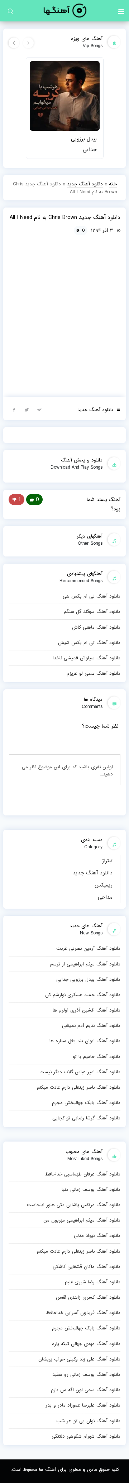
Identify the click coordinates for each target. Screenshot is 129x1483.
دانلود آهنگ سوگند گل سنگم (92, 611)
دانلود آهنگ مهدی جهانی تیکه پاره (86, 1343)
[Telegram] (39, 409)
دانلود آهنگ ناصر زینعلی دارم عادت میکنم (78, 1087)
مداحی (105, 897)
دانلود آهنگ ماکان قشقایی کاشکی (86, 1266)
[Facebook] (14, 409)
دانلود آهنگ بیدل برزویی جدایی (88, 979)
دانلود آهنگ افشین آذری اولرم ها (86, 1010)
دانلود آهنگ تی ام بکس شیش (89, 642)
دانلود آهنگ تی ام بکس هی (91, 596)
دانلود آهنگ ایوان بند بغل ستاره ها (84, 1040)
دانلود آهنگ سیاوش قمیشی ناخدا (86, 657)
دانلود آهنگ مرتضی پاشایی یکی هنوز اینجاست (73, 1204)
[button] (121, 10)
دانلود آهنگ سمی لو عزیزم (93, 673)
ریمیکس (104, 885)
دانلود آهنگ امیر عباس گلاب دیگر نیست (79, 1071)
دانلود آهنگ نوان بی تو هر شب (88, 1420)
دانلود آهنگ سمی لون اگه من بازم (85, 1389)
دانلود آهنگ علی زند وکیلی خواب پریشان (79, 1359)
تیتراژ (107, 861)
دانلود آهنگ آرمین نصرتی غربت (88, 948)
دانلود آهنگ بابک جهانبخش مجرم (86, 1102)
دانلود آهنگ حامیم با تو (96, 1056)
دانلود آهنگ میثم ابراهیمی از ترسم (85, 964)
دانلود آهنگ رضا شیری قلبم (92, 1281)
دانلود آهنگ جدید (93, 873)
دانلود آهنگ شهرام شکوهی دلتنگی (86, 1436)
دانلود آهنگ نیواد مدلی (97, 1235)
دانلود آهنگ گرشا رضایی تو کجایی (86, 1118)
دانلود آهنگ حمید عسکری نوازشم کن (82, 994)
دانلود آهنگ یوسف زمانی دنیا (91, 1189)
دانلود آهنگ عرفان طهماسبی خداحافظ (82, 1174)
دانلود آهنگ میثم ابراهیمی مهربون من (81, 1220)
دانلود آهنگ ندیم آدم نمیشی (91, 1025)
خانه (113, 184)
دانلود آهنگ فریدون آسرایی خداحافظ (83, 1312)
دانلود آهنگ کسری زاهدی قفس (88, 1297)
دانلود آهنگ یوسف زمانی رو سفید (86, 1374)
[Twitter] (26, 409)
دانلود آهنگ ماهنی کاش (96, 627)
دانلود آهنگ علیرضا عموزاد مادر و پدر (83, 1405)
